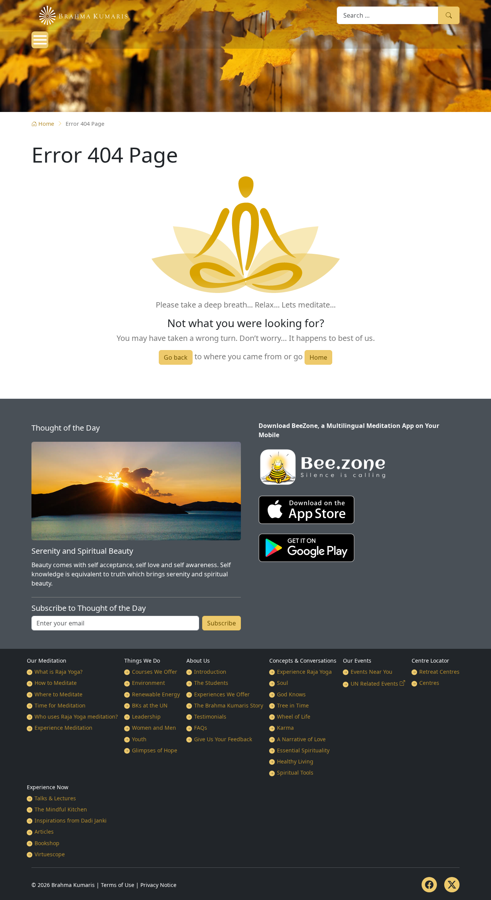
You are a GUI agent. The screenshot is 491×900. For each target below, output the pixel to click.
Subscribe (221, 623)
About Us (198, 660)
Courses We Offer (154, 671)
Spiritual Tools (295, 772)
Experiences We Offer (222, 694)
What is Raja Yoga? (58, 671)
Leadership (146, 716)
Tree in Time (293, 705)
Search (449, 15)
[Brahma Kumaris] (79, 14)
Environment (148, 682)
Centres (429, 682)
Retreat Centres (439, 671)
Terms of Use (117, 884)
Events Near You (371, 671)
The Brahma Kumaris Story (228, 705)
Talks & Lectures (55, 798)
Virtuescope (50, 854)
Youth (139, 739)
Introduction (210, 671)
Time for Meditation (60, 705)
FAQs (200, 727)
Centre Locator (430, 660)
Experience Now (47, 787)
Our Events (357, 660)
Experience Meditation (63, 727)
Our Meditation (46, 660)
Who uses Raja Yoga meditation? (76, 716)
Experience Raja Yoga (304, 671)
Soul (282, 682)
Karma (285, 727)
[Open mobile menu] (39, 39)
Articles (44, 831)
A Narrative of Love (301, 739)
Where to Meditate (58, 694)
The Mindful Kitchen (61, 809)
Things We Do (142, 660)
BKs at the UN (150, 705)
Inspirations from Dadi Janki (71, 820)
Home (46, 123)
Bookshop (47, 843)
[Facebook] (429, 884)
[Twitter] (452, 884)
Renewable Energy (156, 694)
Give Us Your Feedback (223, 739)
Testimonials (210, 716)
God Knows (291, 694)
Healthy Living (295, 761)
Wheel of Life (293, 716)
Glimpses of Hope (154, 750)
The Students (211, 682)
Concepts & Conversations (302, 660)
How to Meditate (56, 682)
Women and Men (154, 727)
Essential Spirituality (303, 750)
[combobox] (387, 15)
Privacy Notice (158, 884)
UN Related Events (374, 683)
